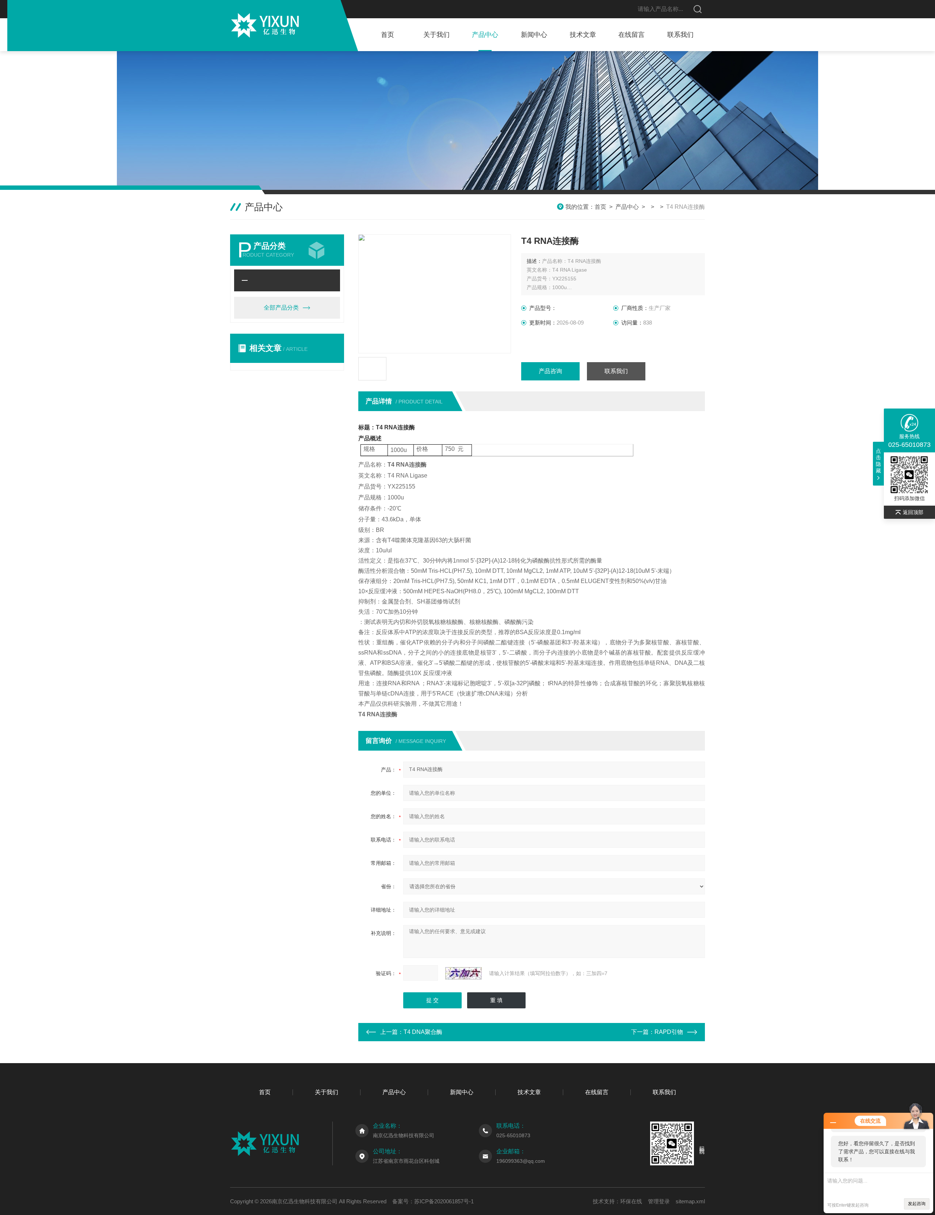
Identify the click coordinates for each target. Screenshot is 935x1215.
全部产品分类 (281, 307)
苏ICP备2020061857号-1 (444, 1201)
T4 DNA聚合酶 (423, 1032)
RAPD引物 (668, 1032)
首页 (387, 34)
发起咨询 (917, 1203)
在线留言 (631, 34)
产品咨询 (550, 371)
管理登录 (659, 1201)
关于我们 (436, 34)
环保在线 (631, 1201)
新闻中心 (534, 34)
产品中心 (485, 34)
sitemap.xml (690, 1201)
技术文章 (583, 34)
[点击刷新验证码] (463, 973)
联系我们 (680, 34)
